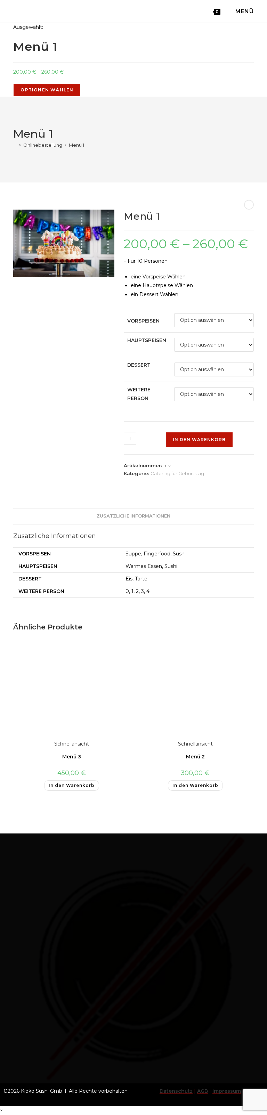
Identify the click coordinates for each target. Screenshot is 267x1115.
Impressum (226, 1091)
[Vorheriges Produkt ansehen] (249, 205)
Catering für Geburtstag (177, 473)
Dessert (139, 365)
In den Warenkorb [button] (72, 785)
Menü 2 (195, 757)
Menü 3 (71, 757)
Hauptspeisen (146, 340)
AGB (202, 1091)
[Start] (15, 145)
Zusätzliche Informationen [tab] (133, 516)
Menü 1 (76, 145)
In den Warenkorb (199, 439)
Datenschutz (176, 1091)
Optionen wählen (47, 89)
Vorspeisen (143, 321)
